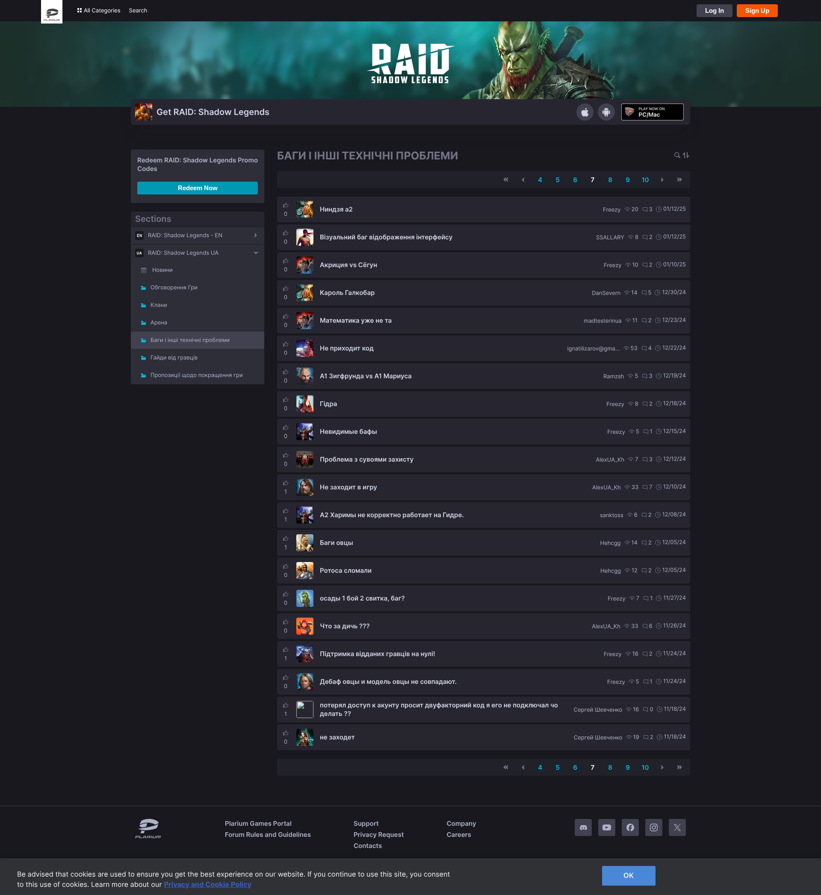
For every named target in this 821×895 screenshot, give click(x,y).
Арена (159, 322)
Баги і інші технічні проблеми (190, 340)
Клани (159, 305)
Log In (714, 10)
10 (645, 180)
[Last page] (679, 179)
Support (366, 823)
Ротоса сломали (346, 570)
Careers (458, 834)
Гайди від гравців (174, 357)
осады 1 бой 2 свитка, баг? (362, 598)
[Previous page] (523, 179)
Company (461, 823)
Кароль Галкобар (347, 293)
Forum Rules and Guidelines (268, 834)
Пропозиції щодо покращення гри (197, 375)
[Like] (285, 205)
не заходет (337, 737)
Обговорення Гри (174, 287)
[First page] (505, 179)
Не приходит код (347, 348)
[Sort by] (686, 156)
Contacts (368, 846)
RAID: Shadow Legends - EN (185, 235)
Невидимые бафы (348, 431)
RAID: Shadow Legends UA (183, 253)
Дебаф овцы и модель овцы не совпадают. (388, 681)
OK (628, 875)
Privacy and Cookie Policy (208, 884)
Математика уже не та (356, 320)
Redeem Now (198, 187)
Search (138, 10)
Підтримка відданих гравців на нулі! (377, 654)
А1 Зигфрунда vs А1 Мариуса (366, 376)
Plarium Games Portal (258, 823)
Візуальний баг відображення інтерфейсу (386, 237)
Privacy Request (379, 834)
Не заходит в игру (348, 487)
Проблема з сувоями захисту (366, 459)
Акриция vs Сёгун (348, 265)
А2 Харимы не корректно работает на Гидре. (392, 515)
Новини (162, 270)
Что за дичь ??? (345, 626)
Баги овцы (336, 543)
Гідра (328, 404)
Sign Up (757, 10)
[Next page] (662, 179)
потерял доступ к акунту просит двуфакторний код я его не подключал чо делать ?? (439, 709)
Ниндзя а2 (336, 209)
